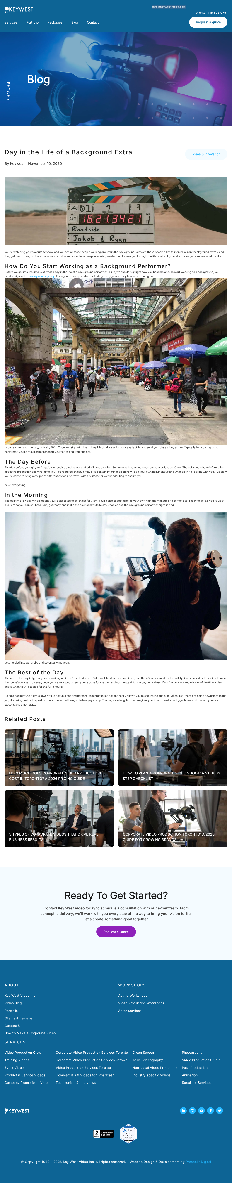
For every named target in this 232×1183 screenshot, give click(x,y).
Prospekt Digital (198, 1162)
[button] (206, 154)
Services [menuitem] (11, 22)
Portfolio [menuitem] (32, 22)
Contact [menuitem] (93, 22)
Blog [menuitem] (74, 22)
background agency (41, 276)
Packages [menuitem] (55, 22)
